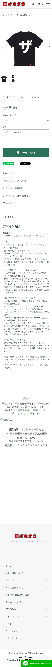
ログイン (9, 623)
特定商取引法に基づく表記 (14, 180)
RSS (7, 609)
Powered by (11, 660)
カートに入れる (28, 152)
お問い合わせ (11, 638)
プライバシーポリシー (15, 601)
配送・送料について (14, 573)
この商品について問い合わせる (16, 195)
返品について (8, 173)
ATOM (14, 609)
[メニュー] (48, 4)
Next (49, 47)
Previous (3, 47)
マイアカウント (12, 616)
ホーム (5, 15)
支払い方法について (14, 587)
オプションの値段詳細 (12, 188)
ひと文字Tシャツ (25, 15)
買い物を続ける (9, 203)
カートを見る (11, 630)
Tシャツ (13, 15)
